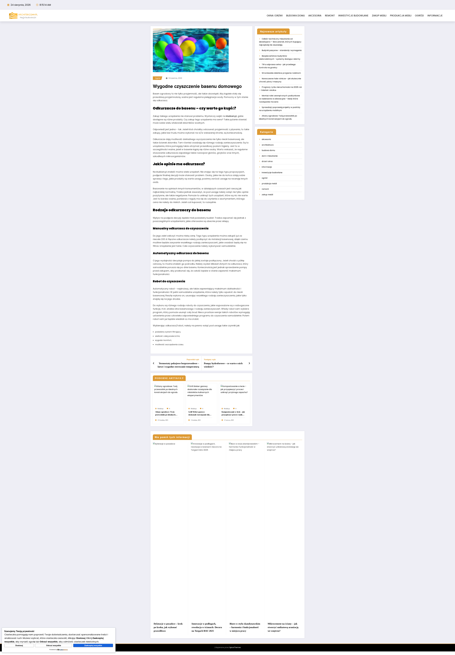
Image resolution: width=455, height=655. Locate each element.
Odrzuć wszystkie (53, 645)
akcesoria (266, 139)
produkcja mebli (269, 183)
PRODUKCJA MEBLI (400, 15)
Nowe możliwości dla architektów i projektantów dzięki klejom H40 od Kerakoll (282, 629)
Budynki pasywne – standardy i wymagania (282, 50)
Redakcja (160, 408)
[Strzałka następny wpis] (249, 363)
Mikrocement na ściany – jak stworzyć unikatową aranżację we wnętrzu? (245, 627)
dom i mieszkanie (270, 156)
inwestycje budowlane (272, 172)
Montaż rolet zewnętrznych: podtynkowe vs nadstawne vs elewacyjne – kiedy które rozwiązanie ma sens (279, 98)
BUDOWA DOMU (295, 15)
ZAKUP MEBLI (379, 15)
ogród (157, 78)
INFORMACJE (435, 15)
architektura (267, 145)
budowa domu (268, 150)
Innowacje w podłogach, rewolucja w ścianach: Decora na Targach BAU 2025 (169, 627)
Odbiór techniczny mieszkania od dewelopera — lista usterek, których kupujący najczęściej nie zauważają (280, 41)
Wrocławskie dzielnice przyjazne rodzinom (281, 73)
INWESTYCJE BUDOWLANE (353, 15)
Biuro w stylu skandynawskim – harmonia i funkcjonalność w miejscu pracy (207, 627)
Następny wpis (210, 359)
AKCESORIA (314, 15)
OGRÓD (419, 15)
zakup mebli (267, 194)
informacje (267, 167)
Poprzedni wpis (193, 359)
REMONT (330, 15)
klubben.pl (231, 116)
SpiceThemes (235, 651)
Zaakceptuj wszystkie (93, 645)
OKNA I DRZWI (275, 15)
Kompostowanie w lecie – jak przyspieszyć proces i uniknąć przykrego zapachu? (233, 413)
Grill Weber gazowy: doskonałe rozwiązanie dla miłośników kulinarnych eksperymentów (198, 413)
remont (265, 189)
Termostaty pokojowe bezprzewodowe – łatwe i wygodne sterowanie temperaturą (178, 365)
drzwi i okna (267, 161)
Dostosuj (19, 645)
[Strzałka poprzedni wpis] (153, 363)
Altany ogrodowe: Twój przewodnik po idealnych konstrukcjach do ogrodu (165, 413)
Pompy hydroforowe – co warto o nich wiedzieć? (223, 365)
